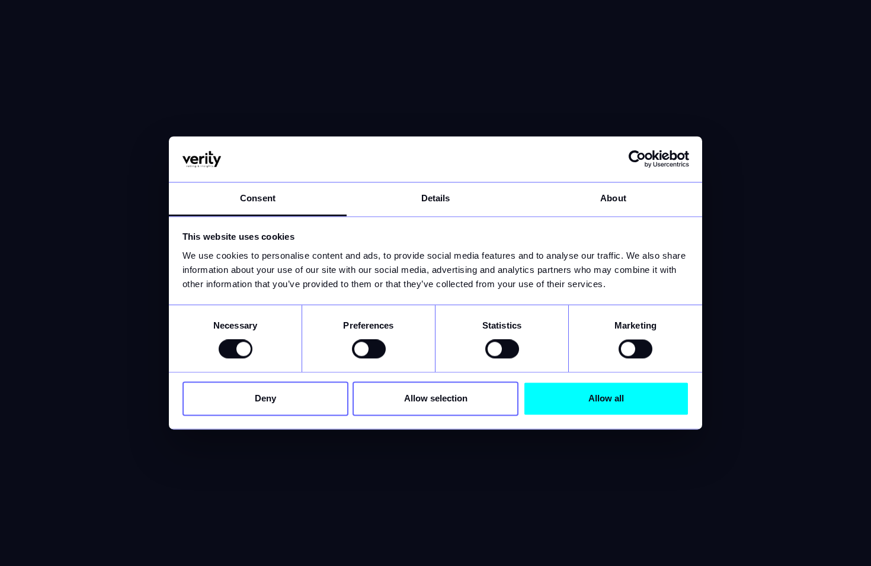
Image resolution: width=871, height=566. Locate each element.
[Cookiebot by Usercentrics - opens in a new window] (637, 159)
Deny (265, 398)
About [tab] (613, 198)
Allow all (606, 398)
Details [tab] (435, 198)
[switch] (369, 349)
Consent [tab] (258, 198)
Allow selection (435, 398)
